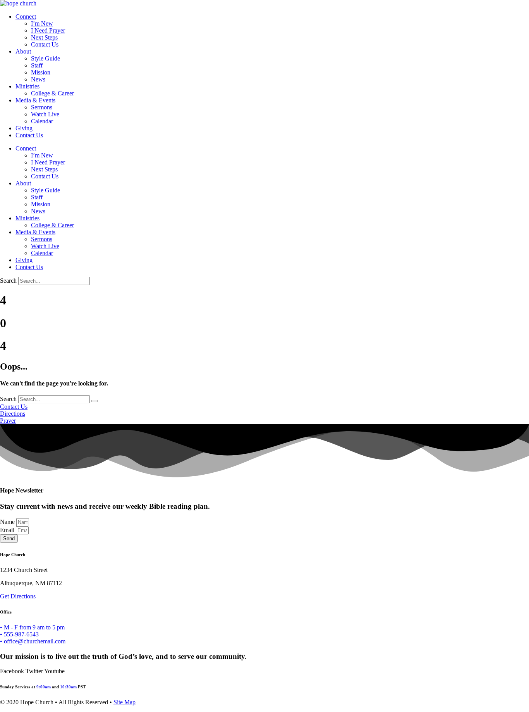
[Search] (94, 401)
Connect (25, 16)
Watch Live (45, 114)
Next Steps (44, 37)
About (23, 51)
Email (8, 530)
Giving (24, 128)
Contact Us (44, 44)
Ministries (27, 86)
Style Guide (45, 58)
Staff (37, 65)
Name (8, 521)
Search (8, 280)
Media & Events (35, 100)
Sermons (41, 107)
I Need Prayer (48, 30)
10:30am (68, 686)
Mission (40, 72)
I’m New (42, 23)
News (38, 79)
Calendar (42, 121)
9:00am (43, 686)
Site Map (124, 702)
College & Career (52, 93)
